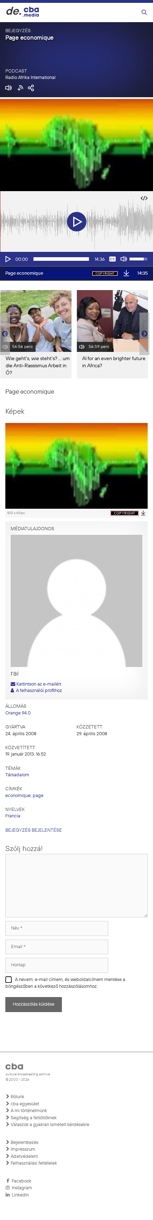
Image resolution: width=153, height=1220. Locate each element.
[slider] (61, 259)
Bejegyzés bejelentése (33, 830)
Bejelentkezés (24, 1142)
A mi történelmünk (28, 1111)
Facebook (20, 1181)
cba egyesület (24, 1104)
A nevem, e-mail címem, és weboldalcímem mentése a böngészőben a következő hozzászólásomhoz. (65, 983)
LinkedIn (19, 1195)
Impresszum (22, 1149)
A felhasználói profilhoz (38, 690)
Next (144, 334)
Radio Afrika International (30, 77)
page (38, 795)
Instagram (21, 1188)
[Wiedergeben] (7, 259)
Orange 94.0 (18, 713)
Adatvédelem (24, 1156)
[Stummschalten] (123, 259)
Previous (3, 334)
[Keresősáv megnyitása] (144, 13)
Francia (12, 816)
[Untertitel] (112, 259)
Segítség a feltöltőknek (33, 1118)
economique (18, 795)
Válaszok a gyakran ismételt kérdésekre (49, 1124)
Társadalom (17, 775)
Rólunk (17, 1097)
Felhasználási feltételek (33, 1163)
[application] (76, 259)
